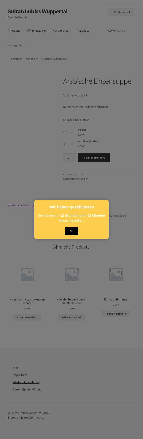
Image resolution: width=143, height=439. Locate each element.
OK (71, 231)
